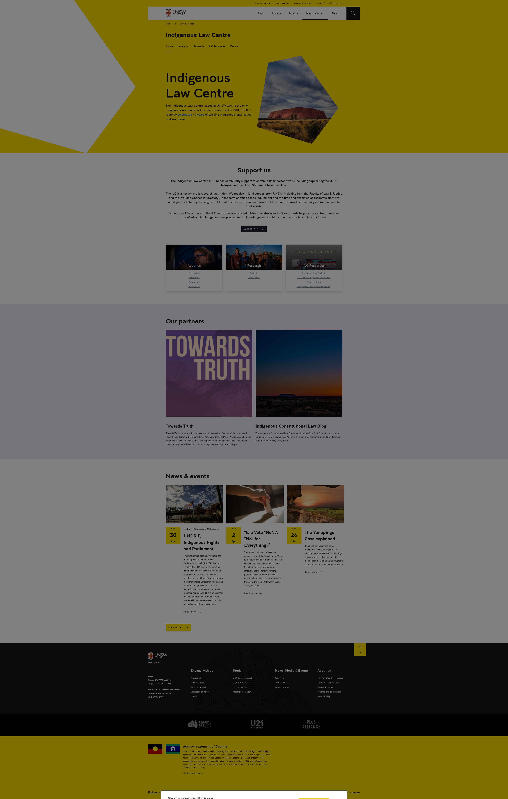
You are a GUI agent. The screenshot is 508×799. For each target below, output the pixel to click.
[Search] (353, 13)
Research (199, 46)
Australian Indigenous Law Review (313, 277)
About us (183, 46)
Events (234, 46)
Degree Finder (240, 682)
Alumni (193, 696)
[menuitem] (261, 13)
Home (169, 46)
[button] (254, 229)
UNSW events (281, 682)
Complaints (355, 793)
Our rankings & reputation (331, 678)
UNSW (168, 23)
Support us (194, 277)
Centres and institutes (329, 692)
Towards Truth (314, 282)
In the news (194, 286)
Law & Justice (188, 23)
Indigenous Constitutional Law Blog (314, 286)
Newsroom (279, 678)
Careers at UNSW (198, 687)
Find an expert (197, 682)
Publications (254, 277)
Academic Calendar (242, 692)
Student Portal (240, 687)
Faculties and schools (329, 682)
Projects (254, 273)
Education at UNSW (199, 692)
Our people (194, 273)
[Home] (176, 13)
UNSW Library (324, 696)
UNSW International (242, 678)
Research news (282, 687)
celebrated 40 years (191, 114)
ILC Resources (217, 46)
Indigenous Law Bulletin (313, 273)
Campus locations (326, 687)
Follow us (154, 792)
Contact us (194, 282)
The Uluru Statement (193, 773)
